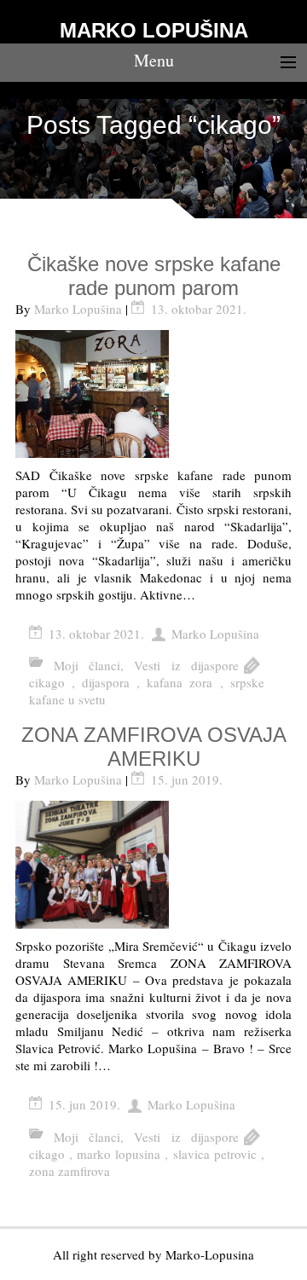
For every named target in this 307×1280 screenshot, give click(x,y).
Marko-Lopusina (209, 1254)
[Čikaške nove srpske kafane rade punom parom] (153, 394)
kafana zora (179, 682)
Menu (154, 60)
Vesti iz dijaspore (186, 665)
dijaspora (106, 682)
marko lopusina (118, 1153)
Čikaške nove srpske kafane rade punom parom (154, 275)
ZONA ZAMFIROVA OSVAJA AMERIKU (154, 746)
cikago (47, 682)
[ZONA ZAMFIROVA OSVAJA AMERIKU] (153, 865)
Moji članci (87, 665)
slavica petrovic (215, 1153)
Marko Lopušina (78, 308)
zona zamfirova (69, 1170)
